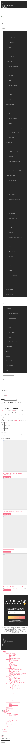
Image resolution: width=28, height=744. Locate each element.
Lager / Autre (11, 137)
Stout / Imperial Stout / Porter (14, 151)
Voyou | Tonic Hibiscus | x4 (8, 549)
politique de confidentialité (19, 621)
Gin (9, 322)
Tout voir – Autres (12, 213)
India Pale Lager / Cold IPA (13, 118)
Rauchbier (11, 123)
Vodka (10, 337)
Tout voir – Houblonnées (13, 66)
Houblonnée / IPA (9, 61)
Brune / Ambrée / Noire (13, 275)
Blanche (10, 270)
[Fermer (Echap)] (4, 742)
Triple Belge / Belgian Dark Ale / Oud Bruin (17, 170)
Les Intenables (3, 435)
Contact (4, 642)
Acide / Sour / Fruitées (10, 33)
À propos (5, 7)
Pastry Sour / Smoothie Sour (14, 56)
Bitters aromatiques (10, 365)
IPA (9, 71)
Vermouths (8, 356)
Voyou (6, 422)
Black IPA (10, 94)
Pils (9, 113)
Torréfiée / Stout (9, 142)
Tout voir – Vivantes (12, 180)
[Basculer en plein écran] (2, 742)
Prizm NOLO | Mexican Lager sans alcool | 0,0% (13, 511)
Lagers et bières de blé (10, 104)
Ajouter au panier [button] (7, 477)
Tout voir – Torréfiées (13, 677)
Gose (10, 47)
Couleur (10, 706)
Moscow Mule (17, 420)
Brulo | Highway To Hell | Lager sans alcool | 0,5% (13, 586)
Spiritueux (5, 303)
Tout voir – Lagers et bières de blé (15, 669)
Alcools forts (8, 308)
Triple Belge (11, 232)
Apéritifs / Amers (9, 346)
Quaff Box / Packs (9, 294)
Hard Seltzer (11, 256)
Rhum (10, 327)
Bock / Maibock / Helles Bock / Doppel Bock (17, 673)
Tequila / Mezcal (12, 332)
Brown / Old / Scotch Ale (13, 681)
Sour (9, 52)
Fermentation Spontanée (13, 189)
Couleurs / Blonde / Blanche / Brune (11, 402)
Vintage (7, 284)
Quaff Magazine (6, 639)
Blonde (10, 265)
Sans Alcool (5, 299)
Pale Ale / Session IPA (13, 85)
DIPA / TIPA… (11, 75)
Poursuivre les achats (5, 740)
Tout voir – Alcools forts (13, 313)
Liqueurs (7, 351)
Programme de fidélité (8, 5)
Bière (4, 28)
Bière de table (11, 693)
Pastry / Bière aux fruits (13, 218)
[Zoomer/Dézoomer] (1, 742)
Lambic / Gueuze (12, 194)
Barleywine (11, 156)
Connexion (5, 390)
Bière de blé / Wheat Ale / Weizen (15, 132)
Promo (4, 379)
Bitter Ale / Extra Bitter (13, 665)
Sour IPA (10, 227)
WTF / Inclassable (9, 289)
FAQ (4, 6)
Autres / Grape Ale (12, 689)
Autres (10, 99)
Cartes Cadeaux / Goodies (8, 375)
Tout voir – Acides (12, 37)
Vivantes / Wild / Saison (10, 175)
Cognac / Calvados (12, 318)
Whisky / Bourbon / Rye (13, 341)
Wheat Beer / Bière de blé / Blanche (15, 237)
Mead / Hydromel (12, 251)
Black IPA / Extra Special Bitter (14, 161)
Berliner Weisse (12, 42)
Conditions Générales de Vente (9, 640)
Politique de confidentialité (8, 641)
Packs (7, 370)
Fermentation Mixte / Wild (14, 685)
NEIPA (10, 80)
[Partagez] (3, 742)
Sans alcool (11, 246)
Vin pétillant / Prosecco (10, 360)
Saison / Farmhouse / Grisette (14, 199)
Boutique (2, 402)
